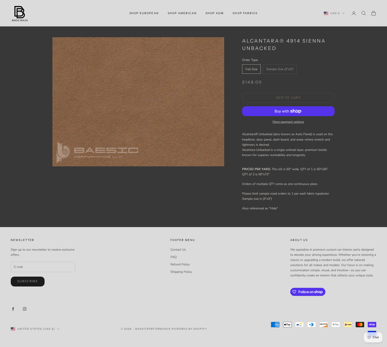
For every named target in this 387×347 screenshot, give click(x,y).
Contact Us (178, 249)
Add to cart (288, 98)
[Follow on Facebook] (13, 309)
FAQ (173, 257)
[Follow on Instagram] (24, 309)
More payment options (288, 122)
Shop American (182, 13)
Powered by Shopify (189, 328)
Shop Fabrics (245, 13)
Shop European (144, 13)
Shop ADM (215, 13)
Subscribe (27, 281)
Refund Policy (180, 264)
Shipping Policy (181, 272)
